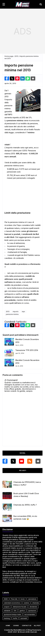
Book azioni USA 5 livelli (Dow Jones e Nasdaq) (26, 494)
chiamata (35, 603)
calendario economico (12, 603)
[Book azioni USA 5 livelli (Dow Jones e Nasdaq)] (7, 496)
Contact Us (26, 625)
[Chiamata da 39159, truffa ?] (7, 507)
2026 (6, 599)
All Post (37, 625)
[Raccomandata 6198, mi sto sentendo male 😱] (7, 518)
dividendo (33, 607)
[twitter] (13, 461)
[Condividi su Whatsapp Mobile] (27, 78)
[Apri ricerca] (41, 4)
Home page (8, 56)
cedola (26, 603)
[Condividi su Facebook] (6, 78)
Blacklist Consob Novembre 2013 (27, 361)
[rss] (29, 461)
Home (8, 625)
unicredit (23, 618)
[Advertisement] (22, 31)
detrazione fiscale (19, 607)
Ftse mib (14, 599)
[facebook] (5, 461)
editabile (7, 611)
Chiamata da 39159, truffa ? (25, 505)
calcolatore (32, 599)
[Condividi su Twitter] (12, 78)
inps (23, 311)
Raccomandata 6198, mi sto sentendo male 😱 (25, 517)
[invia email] (33, 78)
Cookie (16, 625)
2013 (16, 56)
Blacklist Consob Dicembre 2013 (27, 340)
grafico (22, 611)
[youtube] (21, 461)
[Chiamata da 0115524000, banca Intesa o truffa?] (7, 484)
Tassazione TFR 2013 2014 (26, 350)
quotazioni (32, 611)
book (23, 599)
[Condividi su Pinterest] (17, 78)
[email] (38, 461)
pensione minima (12, 314)
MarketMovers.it (20, 630)
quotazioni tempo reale (12, 614)
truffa (15, 618)
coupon (7, 607)
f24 (15, 611)
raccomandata (29, 614)
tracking (7, 618)
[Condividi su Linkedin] (22, 78)
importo (15, 311)
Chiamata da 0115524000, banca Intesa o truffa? (27, 483)
